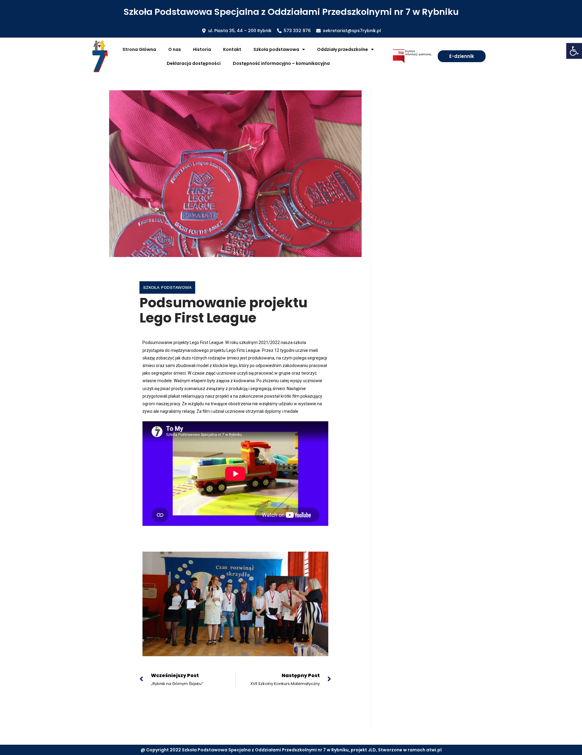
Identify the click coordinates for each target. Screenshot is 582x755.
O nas (174, 49)
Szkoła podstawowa (167, 287)
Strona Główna (139, 49)
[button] (574, 51)
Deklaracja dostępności (194, 63)
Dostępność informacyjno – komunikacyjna (281, 63)
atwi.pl (434, 750)
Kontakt (232, 49)
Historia (202, 49)
